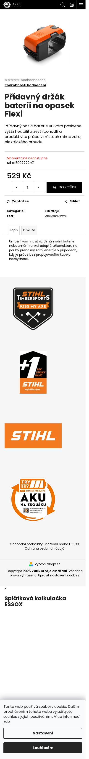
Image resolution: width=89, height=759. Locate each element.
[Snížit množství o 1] (16, 187)
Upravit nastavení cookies (58, 575)
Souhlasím (42, 747)
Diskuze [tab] (29, 230)
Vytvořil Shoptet (47, 564)
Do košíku (67, 187)
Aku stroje (51, 211)
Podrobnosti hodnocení (25, 85)
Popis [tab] (14, 230)
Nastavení (43, 733)
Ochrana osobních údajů (44, 548)
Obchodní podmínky (26, 544)
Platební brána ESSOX (62, 544)
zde (6, 721)
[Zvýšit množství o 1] (38, 187)
